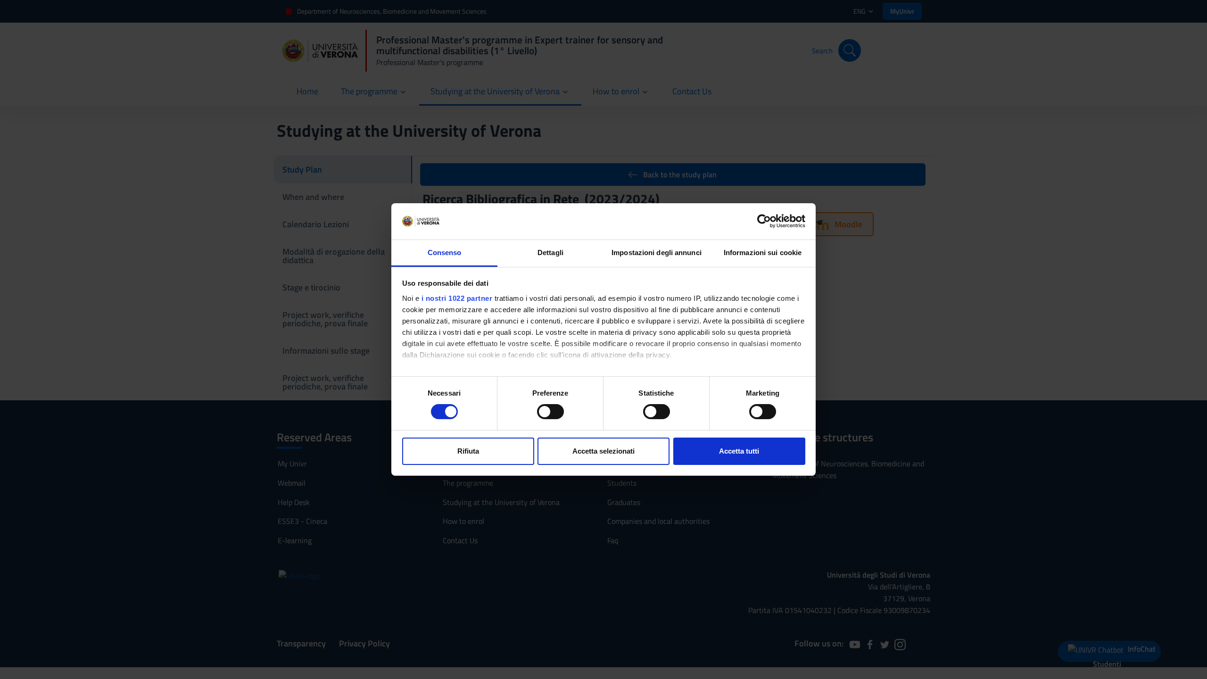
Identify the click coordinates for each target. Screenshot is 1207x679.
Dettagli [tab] (550, 252)
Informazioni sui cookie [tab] (763, 252)
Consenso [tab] (445, 252)
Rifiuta (468, 451)
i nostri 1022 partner (457, 298)
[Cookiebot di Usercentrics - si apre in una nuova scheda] (764, 221)
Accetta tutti (739, 451)
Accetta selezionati (603, 451)
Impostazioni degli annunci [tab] (657, 252)
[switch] (550, 411)
